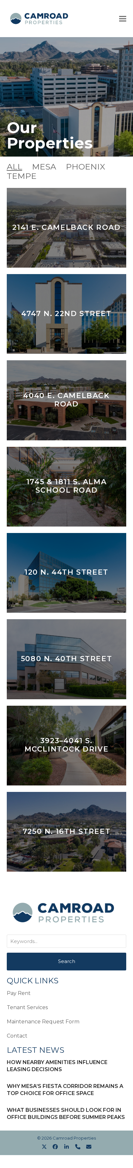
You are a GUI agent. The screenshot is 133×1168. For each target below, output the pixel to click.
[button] (122, 18)
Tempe (21, 176)
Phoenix (85, 166)
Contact (17, 1036)
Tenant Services (27, 1007)
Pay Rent (19, 993)
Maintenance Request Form (43, 1022)
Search (66, 961)
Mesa (44, 166)
